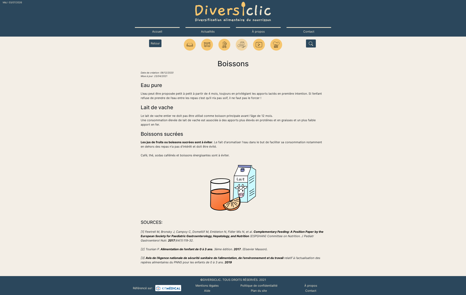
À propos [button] (258, 31)
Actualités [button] (208, 31)
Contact (310, 290)
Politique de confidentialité (258, 285)
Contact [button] (308, 31)
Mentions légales (207, 285)
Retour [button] (155, 43)
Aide (207, 290)
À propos (310, 285)
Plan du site (259, 290)
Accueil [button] (157, 31)
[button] (190, 45)
